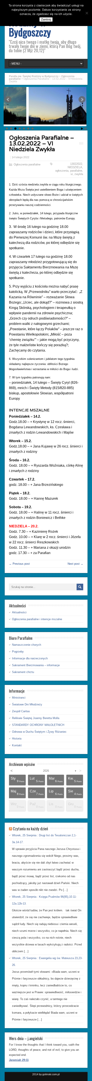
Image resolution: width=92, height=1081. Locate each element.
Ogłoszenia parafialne (27, 164)
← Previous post (19, 563)
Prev (8, 99)
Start (82, 128)
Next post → (75, 563)
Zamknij (46, 19)
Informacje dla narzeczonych (30, 658)
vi (72, 174)
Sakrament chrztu (23, 672)
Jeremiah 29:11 (19, 1060)
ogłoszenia (61, 170)
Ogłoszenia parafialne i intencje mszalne (37, 619)
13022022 (76, 163)
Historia (16, 738)
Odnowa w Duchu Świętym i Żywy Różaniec (39, 731)
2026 (46, 770)
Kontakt (17, 745)
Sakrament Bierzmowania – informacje (36, 665)
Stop (85, 128)
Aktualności (19, 612)
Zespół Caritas (21, 711)
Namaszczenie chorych (26, 644)
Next (82, 99)
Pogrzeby (18, 651)
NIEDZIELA (75, 167)
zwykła (78, 174)
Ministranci (18, 697)
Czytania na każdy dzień (30, 828)
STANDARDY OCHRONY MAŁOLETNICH (38, 724)
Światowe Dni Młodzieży (27, 704)
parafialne (76, 170)
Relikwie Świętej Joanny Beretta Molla (35, 718)
